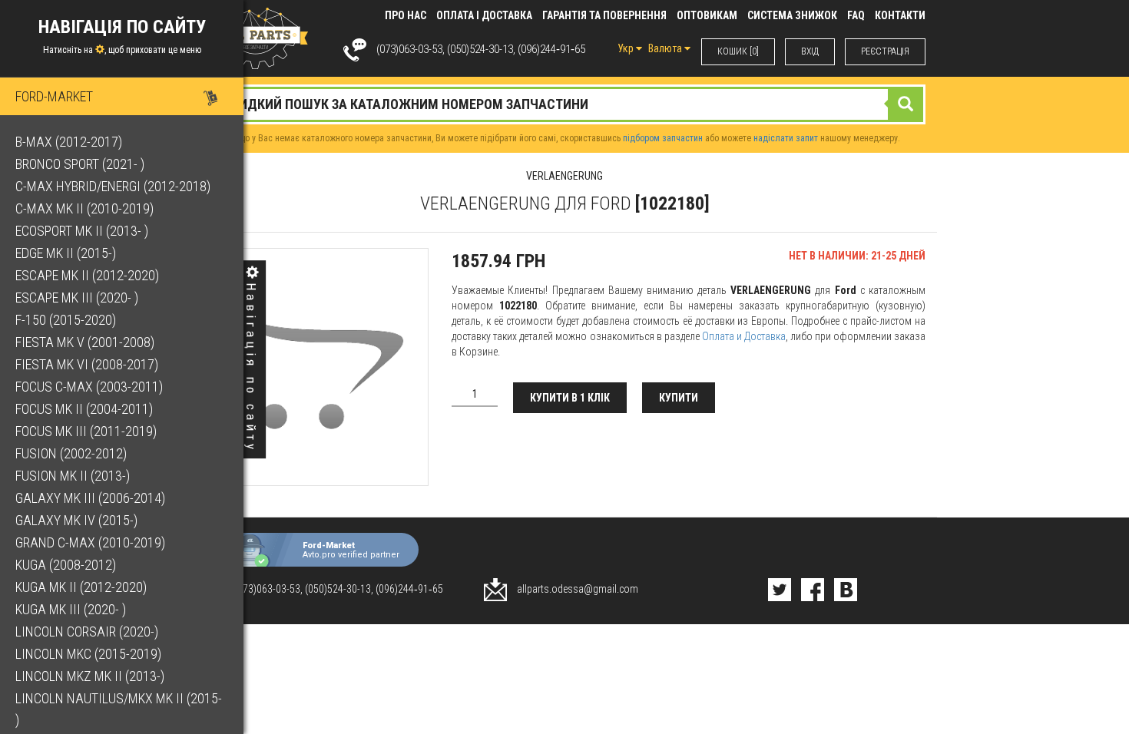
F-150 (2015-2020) (65, 320)
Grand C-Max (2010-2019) (90, 542)
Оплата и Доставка (744, 336)
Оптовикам (707, 15)
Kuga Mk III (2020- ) (70, 609)
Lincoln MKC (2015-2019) (88, 654)
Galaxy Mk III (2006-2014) (90, 498)
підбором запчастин (663, 138)
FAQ (856, 15)
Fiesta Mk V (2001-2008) (84, 342)
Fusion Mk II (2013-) (72, 476)
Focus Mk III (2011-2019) (86, 431)
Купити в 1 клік (570, 398)
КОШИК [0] (738, 51)
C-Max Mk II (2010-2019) (84, 208)
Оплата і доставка (484, 15)
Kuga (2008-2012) (65, 565)
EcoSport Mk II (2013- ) (81, 231)
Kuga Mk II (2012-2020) (81, 587)
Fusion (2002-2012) (71, 453)
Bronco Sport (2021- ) (79, 164)
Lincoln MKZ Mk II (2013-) (89, 676)
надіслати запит (785, 138)
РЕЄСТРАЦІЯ (885, 51)
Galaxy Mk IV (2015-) (76, 520)
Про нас (405, 15)
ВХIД (810, 51)
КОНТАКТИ (900, 15)
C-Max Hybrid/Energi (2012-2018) (112, 186)
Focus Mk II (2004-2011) (84, 409)
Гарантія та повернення (604, 15)
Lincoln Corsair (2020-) (86, 631)
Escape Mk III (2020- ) (76, 297)
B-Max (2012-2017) (68, 142)
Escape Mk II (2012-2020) (87, 275)
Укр (626, 48)
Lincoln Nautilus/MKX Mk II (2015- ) (118, 709)
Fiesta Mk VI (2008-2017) (86, 364)
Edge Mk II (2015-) (65, 253)
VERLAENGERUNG (564, 176)
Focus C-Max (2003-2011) (89, 387)
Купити (678, 398)
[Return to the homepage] (256, 37)
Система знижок (792, 15)
